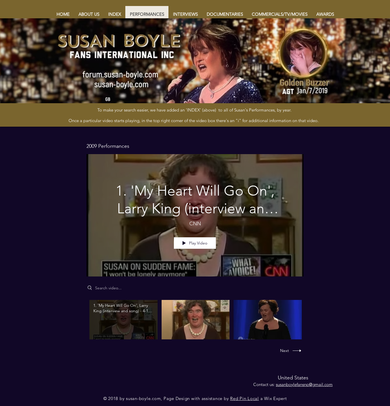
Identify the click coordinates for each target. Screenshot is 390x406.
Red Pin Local (244, 398)
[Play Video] (123, 319)
